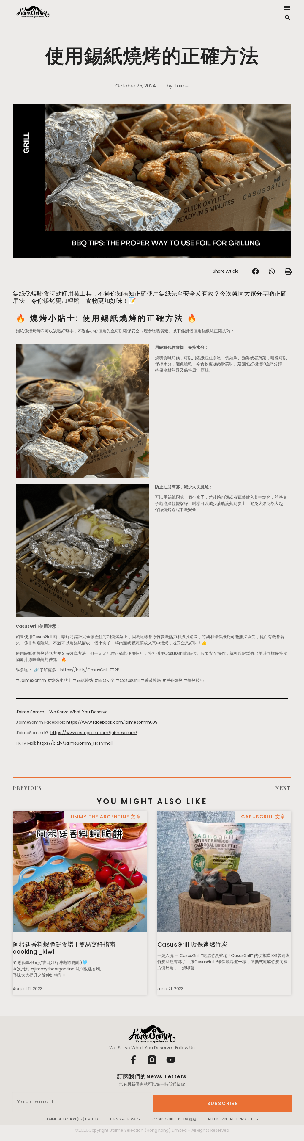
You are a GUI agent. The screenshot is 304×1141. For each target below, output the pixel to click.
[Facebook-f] (133, 1059)
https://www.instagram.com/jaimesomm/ (93, 733)
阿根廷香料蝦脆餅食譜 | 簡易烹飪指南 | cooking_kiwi (66, 948)
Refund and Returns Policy (233, 1119)
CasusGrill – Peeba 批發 (174, 1119)
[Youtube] (170, 1059)
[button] (287, 7)
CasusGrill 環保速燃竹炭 (192, 944)
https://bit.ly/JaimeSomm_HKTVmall (75, 743)
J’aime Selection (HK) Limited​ (72, 1119)
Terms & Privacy (125, 1119)
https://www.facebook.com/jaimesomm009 (112, 722)
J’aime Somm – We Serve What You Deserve (62, 712)
